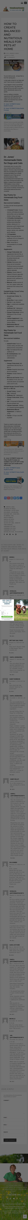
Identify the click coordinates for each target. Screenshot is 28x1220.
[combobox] (1, 610)
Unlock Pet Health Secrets (7, 616)
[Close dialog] (27, 600)
